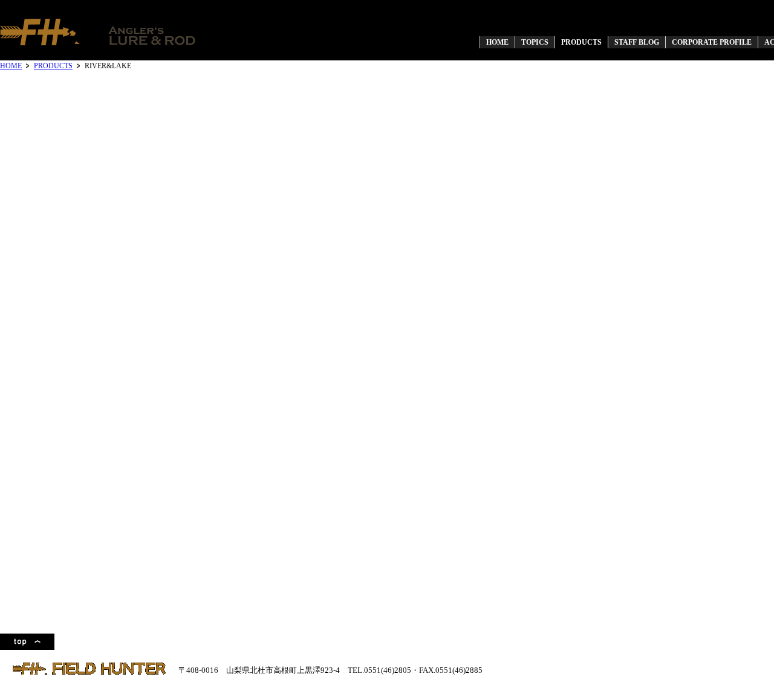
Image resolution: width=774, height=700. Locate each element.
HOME (11, 66)
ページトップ (27, 642)
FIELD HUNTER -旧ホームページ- (98, 31)
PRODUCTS (53, 66)
